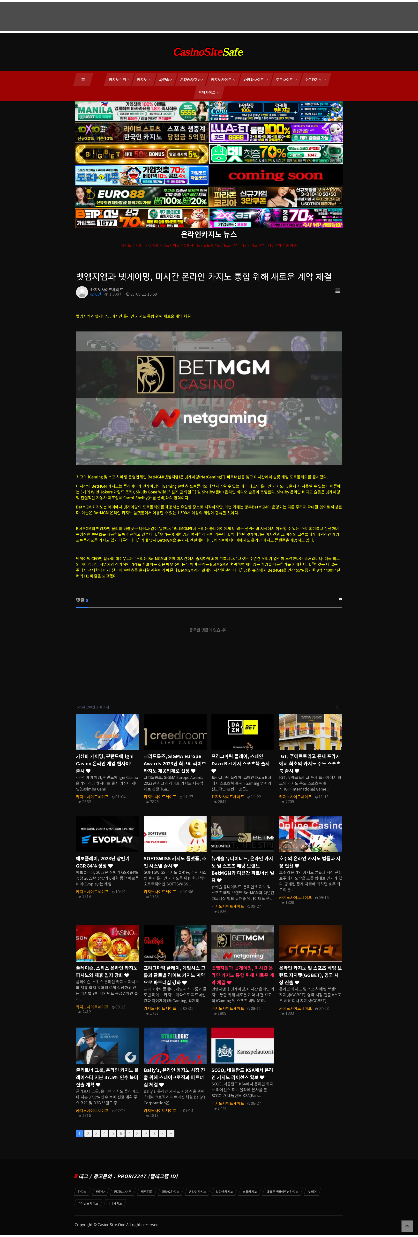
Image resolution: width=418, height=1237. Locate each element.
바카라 (164, 79)
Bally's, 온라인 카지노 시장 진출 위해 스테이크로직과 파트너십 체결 (174, 1077)
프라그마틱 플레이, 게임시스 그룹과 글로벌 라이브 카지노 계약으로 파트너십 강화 (174, 975)
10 (154, 1133)
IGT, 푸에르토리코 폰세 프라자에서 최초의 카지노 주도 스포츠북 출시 (310, 763)
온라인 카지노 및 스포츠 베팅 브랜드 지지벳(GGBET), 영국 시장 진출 (310, 975)
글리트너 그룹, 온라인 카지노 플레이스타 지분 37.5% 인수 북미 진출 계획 (107, 1077)
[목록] (337, 290)
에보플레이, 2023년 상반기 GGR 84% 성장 (103, 862)
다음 (162, 1133)
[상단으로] (407, 1226)
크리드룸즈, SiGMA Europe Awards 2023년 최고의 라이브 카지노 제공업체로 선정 (175, 763)
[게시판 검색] (337, 707)
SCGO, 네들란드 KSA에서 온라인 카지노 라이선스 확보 (242, 1074)
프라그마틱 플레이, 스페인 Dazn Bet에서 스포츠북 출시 (240, 760)
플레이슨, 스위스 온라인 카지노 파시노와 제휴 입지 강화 (107, 971)
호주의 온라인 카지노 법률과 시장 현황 (310, 862)
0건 (97, 294)
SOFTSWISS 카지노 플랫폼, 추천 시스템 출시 (175, 862)
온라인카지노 (190, 79)
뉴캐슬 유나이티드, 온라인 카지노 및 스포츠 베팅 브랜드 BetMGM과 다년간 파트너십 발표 (242, 869)
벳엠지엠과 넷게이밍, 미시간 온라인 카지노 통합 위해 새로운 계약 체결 (242, 975)
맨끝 (170, 1133)
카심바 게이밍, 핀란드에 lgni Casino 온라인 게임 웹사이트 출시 (105, 763)
